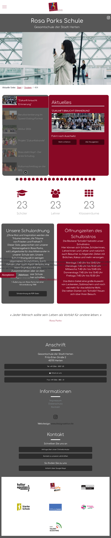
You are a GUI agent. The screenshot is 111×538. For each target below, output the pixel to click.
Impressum (66, 279)
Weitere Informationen (49, 279)
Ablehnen (23, 275)
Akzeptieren (8, 275)
